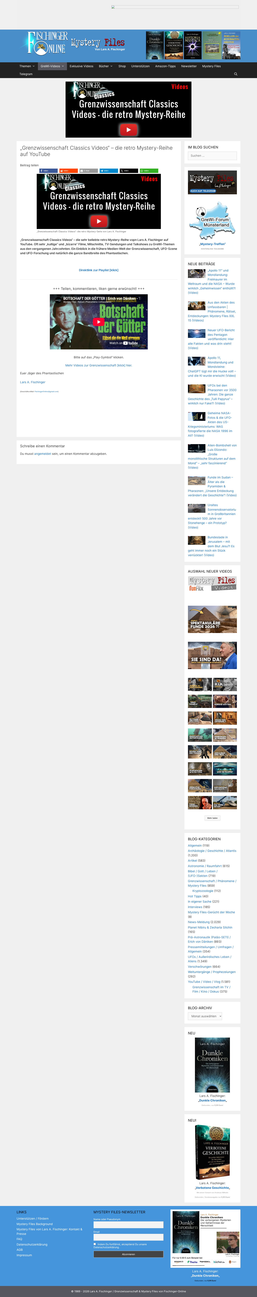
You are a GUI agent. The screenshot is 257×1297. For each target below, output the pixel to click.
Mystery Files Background (35, 1224)
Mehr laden (212, 818)
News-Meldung (199, 922)
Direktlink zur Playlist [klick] (99, 270)
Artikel (192, 860)
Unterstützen (140, 66)
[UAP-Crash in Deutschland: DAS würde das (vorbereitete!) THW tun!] (225, 802)
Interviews (195, 907)
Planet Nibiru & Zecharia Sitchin (210, 927)
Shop (122, 66)
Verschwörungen (200, 966)
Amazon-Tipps (165, 66)
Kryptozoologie (202, 891)
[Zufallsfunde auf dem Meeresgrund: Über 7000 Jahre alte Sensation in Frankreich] (200, 735)
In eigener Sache (199, 901)
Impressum (24, 1255)
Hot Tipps (195, 896)
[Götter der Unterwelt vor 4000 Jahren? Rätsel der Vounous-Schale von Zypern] (225, 701)
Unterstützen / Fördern (33, 1218)
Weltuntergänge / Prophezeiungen (212, 972)
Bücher (104, 66)
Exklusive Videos (81, 66)
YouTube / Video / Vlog (204, 981)
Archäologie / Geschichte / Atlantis (212, 851)
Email (96, 1231)
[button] (48, 171)
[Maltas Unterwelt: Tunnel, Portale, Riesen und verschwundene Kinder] (225, 718)
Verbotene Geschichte (212, 1188)
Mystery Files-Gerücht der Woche (211, 912)
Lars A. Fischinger (32, 382)
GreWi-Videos (50, 66)
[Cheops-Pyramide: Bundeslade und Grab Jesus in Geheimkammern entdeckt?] (225, 735)
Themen (25, 66)
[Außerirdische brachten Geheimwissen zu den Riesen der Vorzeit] (200, 752)
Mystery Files (211, 66)
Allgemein (195, 845)
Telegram (26, 74)
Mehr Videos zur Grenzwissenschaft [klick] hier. (98, 365)
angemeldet (42, 453)
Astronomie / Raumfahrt (205, 866)
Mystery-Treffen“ (213, 244)
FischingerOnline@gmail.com (46, 391)
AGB (20, 1249)
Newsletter (189, 66)
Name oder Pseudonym (107, 1219)
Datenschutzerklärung (32, 1244)
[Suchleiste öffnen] (235, 74)
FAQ (19, 1239)
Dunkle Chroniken (212, 1100)
